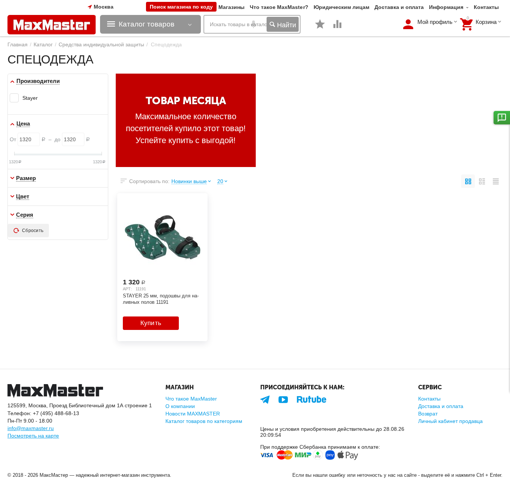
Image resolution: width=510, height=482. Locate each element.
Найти (285, 25)
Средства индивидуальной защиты (101, 44)
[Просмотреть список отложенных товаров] (320, 28)
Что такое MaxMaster (191, 399)
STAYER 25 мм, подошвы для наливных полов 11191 (161, 299)
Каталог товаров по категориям (203, 421)
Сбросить (32, 230)
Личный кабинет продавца (450, 421)
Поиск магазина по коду (181, 7)
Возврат (428, 414)
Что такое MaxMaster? (279, 7)
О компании (180, 406)
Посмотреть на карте (33, 436)
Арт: (127, 289)
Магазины (231, 7)
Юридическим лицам (341, 7)
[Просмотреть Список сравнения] (337, 28)
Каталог (43, 44)
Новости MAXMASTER (192, 414)
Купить (151, 323)
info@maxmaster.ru (30, 428)
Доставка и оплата (399, 7)
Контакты (486, 7)
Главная (17, 44)
